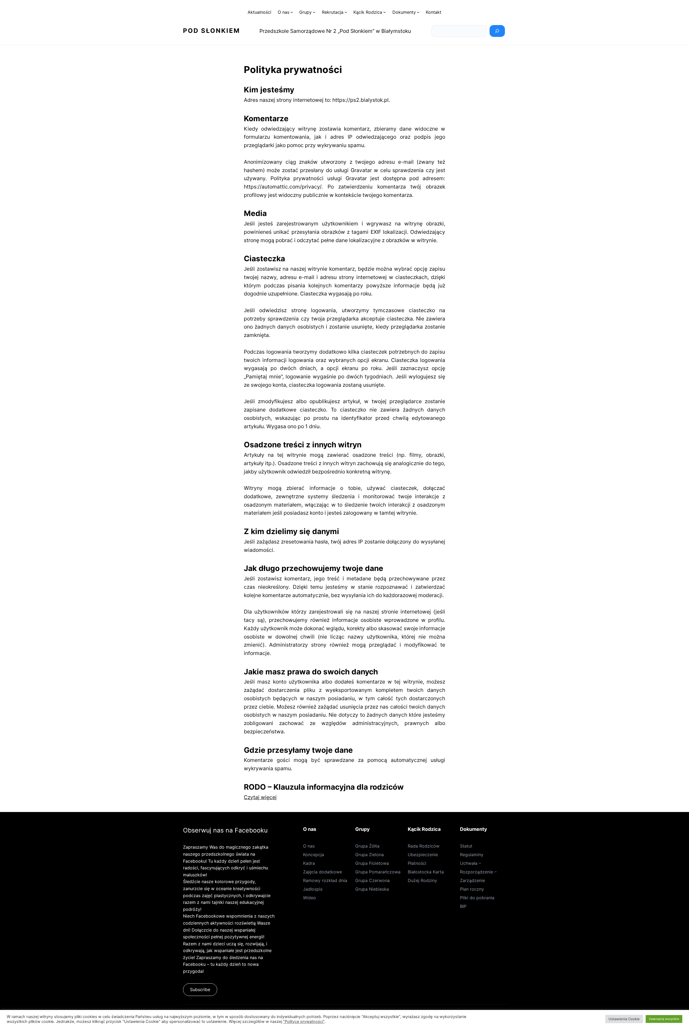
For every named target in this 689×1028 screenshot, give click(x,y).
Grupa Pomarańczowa (377, 871)
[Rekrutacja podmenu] (345, 12)
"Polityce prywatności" (304, 1021)
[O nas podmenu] (291, 12)
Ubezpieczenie (423, 854)
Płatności (417, 863)
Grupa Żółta (367, 846)
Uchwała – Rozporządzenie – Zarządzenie (478, 871)
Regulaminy (471, 854)
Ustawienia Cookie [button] (624, 1019)
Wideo (309, 897)
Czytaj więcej (260, 797)
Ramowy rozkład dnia (325, 880)
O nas (309, 846)
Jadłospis (312, 889)
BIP (463, 906)
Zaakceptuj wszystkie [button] (664, 1019)
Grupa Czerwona (372, 880)
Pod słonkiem (211, 30)
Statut (466, 846)
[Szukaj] (497, 31)
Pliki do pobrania (477, 897)
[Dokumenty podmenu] (418, 12)
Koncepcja (313, 854)
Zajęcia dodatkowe (322, 871)
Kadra (309, 863)
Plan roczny (472, 889)
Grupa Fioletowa (372, 863)
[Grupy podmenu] (314, 12)
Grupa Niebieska (372, 889)
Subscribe (200, 989)
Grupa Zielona (369, 854)
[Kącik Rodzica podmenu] (384, 12)
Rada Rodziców (424, 846)
